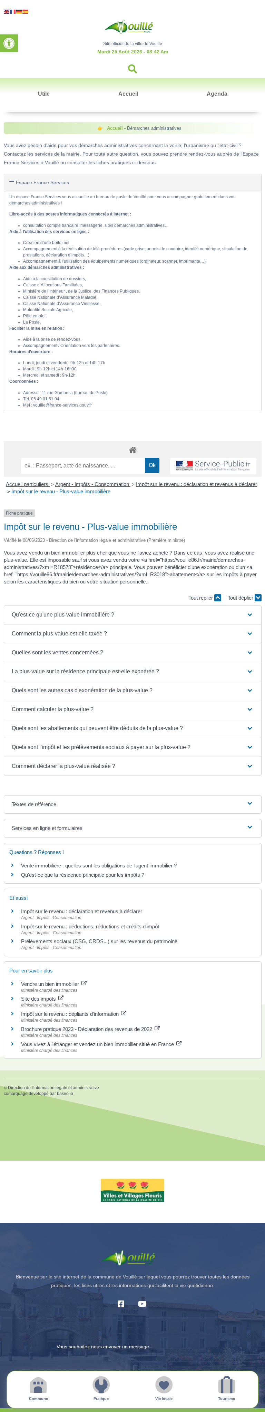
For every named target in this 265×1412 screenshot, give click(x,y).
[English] (7, 11)
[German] (19, 11)
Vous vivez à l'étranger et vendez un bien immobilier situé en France (98, 1044)
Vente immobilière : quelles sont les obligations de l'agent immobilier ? (99, 865)
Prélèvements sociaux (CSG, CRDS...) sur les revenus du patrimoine (99, 941)
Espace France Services (42, 182)
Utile (44, 94)
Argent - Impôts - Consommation (92, 484)
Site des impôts (39, 999)
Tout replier (201, 598)
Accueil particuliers (28, 484)
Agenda (217, 94)
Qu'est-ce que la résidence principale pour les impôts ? (82, 875)
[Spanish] (25, 11)
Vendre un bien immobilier (50, 984)
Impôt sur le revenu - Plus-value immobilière (60, 491)
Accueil (128, 94)
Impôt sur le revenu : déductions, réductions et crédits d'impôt (90, 926)
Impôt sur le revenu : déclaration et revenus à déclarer (196, 484)
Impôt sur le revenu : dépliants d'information (70, 1014)
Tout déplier (241, 598)
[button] (9, 43)
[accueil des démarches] (132, 449)
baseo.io (65, 1093)
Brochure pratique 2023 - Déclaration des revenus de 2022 (87, 1029)
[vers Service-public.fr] (213, 466)
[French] (13, 11)
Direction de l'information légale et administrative (53, 1087)
